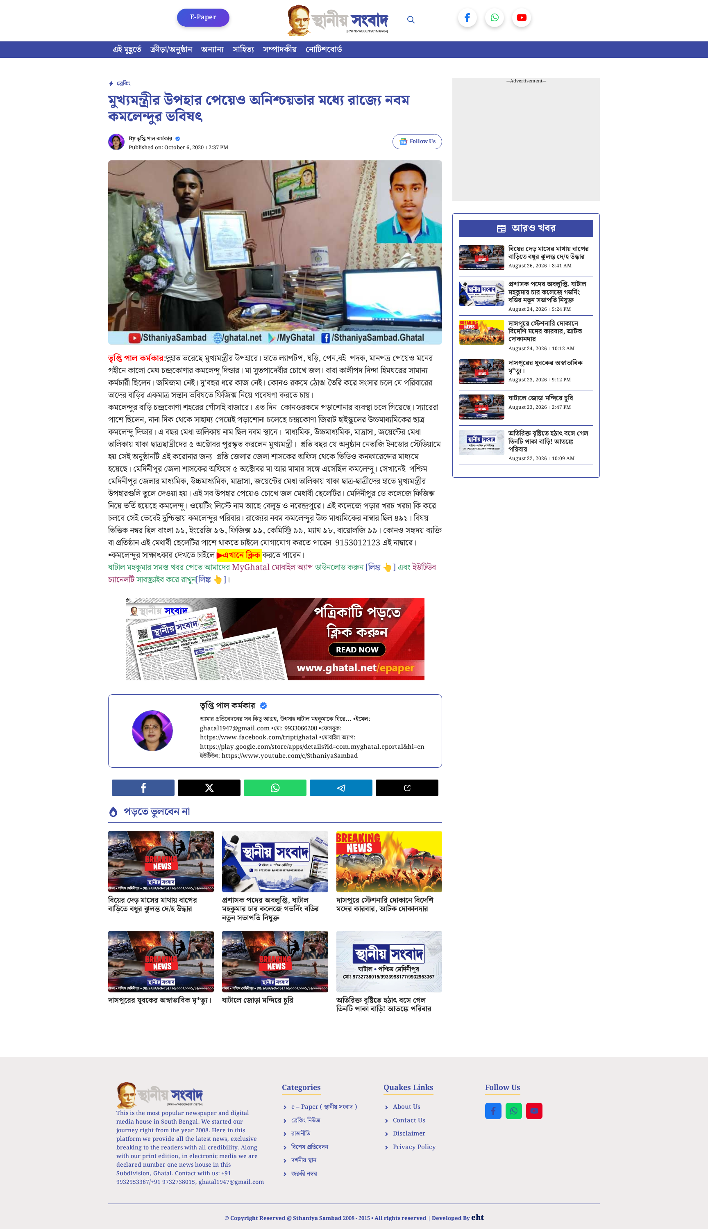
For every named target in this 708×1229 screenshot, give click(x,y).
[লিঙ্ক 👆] (380, 567)
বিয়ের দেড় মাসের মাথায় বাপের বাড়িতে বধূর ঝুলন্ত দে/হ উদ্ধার (152, 904)
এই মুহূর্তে (127, 49)
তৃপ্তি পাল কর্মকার (154, 139)
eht (477, 1218)
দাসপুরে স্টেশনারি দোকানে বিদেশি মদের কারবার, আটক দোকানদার (384, 904)
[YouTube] (521, 17)
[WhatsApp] (494, 17)
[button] (411, 20)
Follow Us (423, 141)
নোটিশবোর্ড (324, 49)
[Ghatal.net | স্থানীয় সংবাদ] (340, 20)
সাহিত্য (243, 49)
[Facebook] (467, 17)
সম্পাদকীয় (280, 49)
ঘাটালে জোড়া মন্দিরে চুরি (257, 1000)
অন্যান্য (212, 49)
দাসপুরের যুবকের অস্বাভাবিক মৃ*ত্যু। (159, 1000)
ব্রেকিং (123, 83)
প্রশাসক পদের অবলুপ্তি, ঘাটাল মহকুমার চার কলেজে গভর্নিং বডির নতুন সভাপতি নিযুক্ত (270, 909)
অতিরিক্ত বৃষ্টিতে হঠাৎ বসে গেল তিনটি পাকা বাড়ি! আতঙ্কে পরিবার (383, 1004)
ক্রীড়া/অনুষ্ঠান (171, 49)
